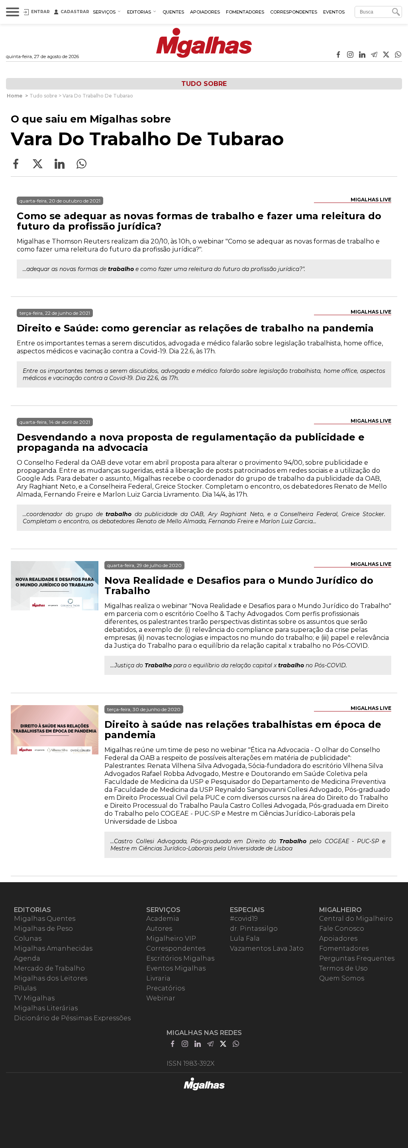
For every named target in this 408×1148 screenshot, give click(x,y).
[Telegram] (374, 55)
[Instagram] (350, 55)
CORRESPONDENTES (293, 12)
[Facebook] (338, 55)
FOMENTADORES (245, 12)
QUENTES (173, 12)
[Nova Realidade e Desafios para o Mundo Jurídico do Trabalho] (54, 605)
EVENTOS (334, 12)
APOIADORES (205, 12)
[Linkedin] (362, 55)
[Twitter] (386, 55)
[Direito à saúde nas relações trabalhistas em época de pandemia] (54, 749)
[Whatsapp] (398, 55)
